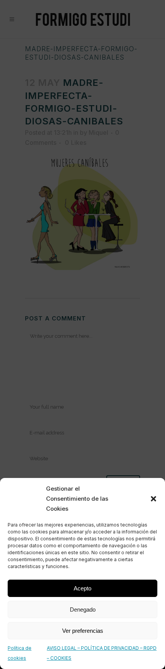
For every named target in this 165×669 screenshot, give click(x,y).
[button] (153, 499)
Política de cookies (19, 653)
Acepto (82, 588)
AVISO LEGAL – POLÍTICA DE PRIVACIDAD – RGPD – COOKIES (102, 653)
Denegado (83, 609)
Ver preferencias (82, 630)
